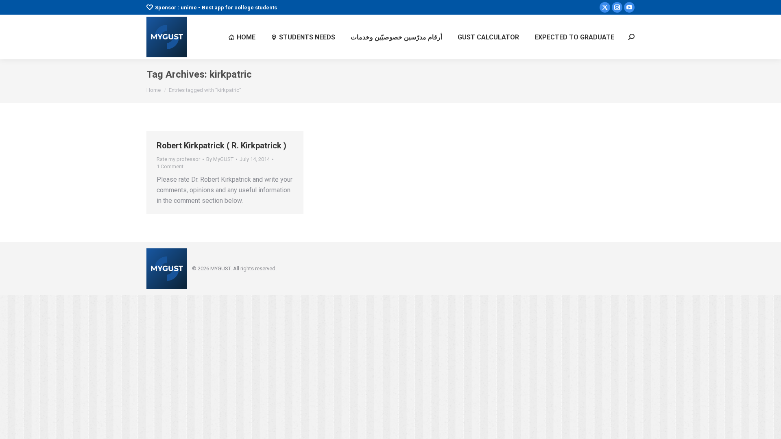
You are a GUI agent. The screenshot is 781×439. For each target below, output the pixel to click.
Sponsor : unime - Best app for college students (216, 7)
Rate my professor (178, 159)
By (219, 159)
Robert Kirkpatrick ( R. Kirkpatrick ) (221, 145)
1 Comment (170, 166)
